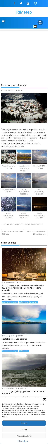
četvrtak (36, 224)
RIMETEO (20, 91)
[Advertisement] (24, 55)
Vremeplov (33, 302)
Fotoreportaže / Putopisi (11, 224)
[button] (44, 399)
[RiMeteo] (3, 21)
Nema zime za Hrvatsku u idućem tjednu (36, 232)
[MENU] (35, 26)
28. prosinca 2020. (9, 283)
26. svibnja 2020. (8, 336)
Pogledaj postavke (24, 436)
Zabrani (24, 429)
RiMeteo (24, 12)
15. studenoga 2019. (10, 388)
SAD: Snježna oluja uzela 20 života (12, 232)
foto (41, 224)
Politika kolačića (23, 441)
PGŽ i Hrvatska (25, 224)
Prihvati (24, 423)
